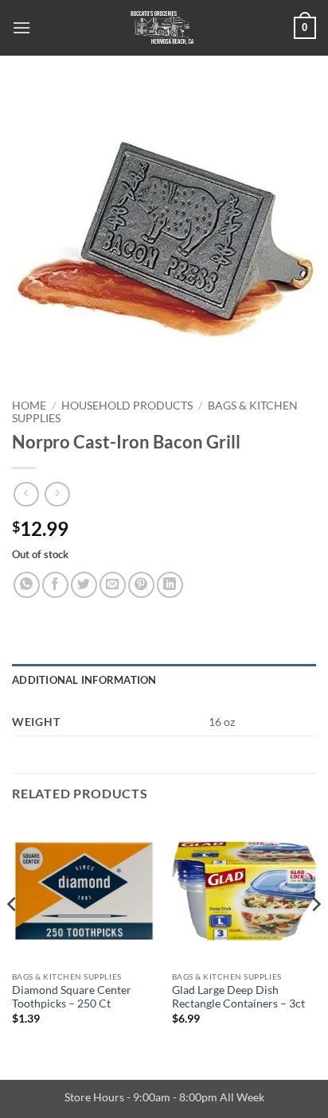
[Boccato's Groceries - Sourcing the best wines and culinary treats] (162, 28)
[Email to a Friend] (113, 585)
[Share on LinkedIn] (170, 585)
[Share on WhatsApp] (27, 585)
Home (29, 405)
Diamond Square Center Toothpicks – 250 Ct (71, 997)
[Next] (315, 935)
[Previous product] (57, 494)
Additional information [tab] (84, 680)
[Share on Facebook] (55, 585)
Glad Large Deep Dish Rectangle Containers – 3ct (238, 997)
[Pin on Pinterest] (141, 585)
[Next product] (26, 494)
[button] (21, 27)
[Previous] (12, 935)
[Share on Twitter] (84, 585)
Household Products (127, 405)
